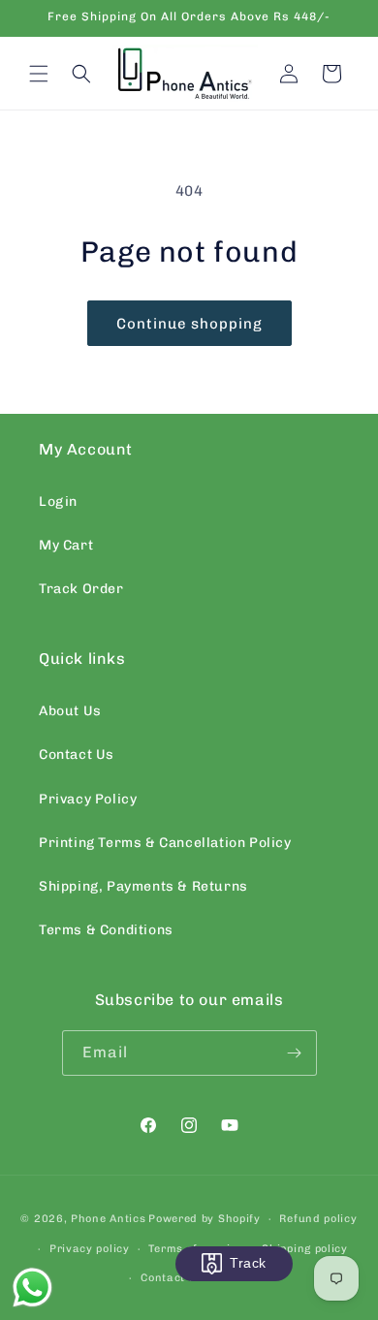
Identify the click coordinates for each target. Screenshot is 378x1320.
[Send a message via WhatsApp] (32, 1287)
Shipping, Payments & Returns (143, 886)
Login (58, 501)
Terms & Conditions (106, 930)
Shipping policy (305, 1248)
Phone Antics (108, 1218)
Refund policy (318, 1218)
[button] (38, 73)
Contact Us (76, 754)
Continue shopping (189, 323)
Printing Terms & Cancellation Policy (165, 842)
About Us (70, 711)
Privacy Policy (88, 799)
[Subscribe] (294, 1053)
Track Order (81, 589)
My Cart (66, 545)
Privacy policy (89, 1248)
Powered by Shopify (204, 1218)
